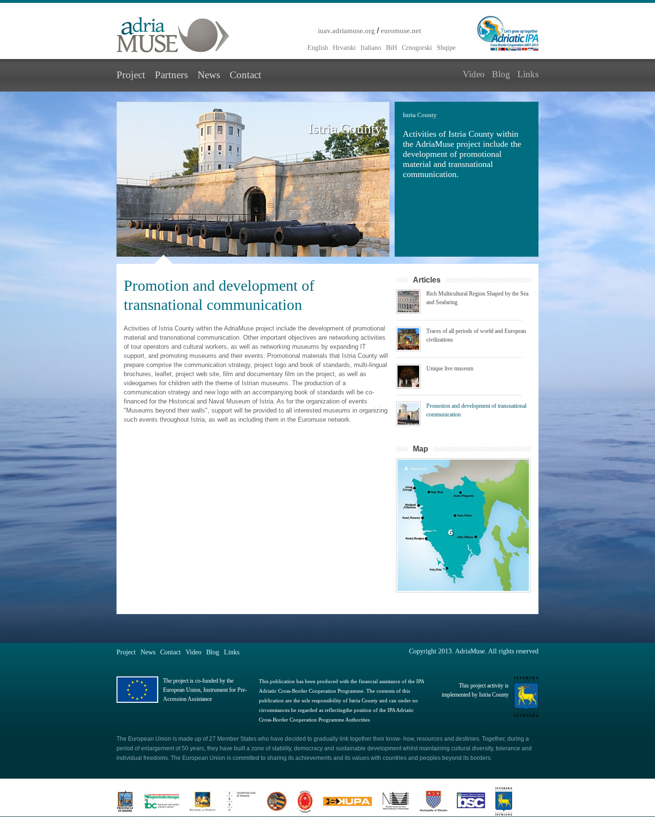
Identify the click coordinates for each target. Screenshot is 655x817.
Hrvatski (344, 47)
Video (474, 74)
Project (131, 75)
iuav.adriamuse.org (346, 31)
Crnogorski (417, 47)
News (209, 75)
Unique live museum (449, 368)
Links (527, 74)
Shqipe (446, 47)
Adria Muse (173, 35)
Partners (171, 75)
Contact (245, 75)
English (317, 47)
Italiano (371, 47)
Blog (501, 74)
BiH (391, 47)
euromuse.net (401, 31)
